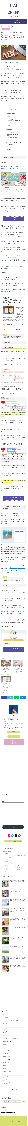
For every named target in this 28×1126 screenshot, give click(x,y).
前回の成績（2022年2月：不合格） (13, 135)
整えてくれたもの (7, 1071)
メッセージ (4, 808)
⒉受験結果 (9, 129)
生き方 (4, 1077)
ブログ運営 (5, 1053)
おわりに (8, 146)
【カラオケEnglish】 (7, 189)
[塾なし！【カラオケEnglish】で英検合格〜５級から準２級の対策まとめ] (18, 663)
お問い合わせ (17, 22)
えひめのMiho (12, 62)
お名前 (5, 794)
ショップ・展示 (15, 1038)
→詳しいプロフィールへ (14, 731)
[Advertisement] (14, 776)
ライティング (6, 1059)
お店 (4, 1026)
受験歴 (8, 125)
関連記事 (9, 149)
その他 (4, 1032)
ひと (4, 1035)
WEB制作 (5, 1017)
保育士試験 (5, 1062)
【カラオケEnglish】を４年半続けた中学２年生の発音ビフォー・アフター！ (13, 570)
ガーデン (10, 20)
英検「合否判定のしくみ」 (7, 386)
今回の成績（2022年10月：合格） (14, 138)
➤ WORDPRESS (15, 1020)
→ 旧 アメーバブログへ (14, 736)
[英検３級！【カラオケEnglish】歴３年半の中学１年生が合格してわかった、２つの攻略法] (6, 679)
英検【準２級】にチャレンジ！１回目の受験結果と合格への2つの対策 (7, 669)
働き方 (4, 1065)
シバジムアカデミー (7, 1048)
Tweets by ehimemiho (6, 1110)
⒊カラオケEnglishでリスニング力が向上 (13, 143)
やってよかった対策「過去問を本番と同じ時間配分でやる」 (14, 121)
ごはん (4, 1029)
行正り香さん (23, 20)
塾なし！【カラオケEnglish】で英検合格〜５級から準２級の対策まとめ (18, 669)
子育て (4, 1068)
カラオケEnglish (5, 28)
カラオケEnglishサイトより (7, 544)
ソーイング (5, 1050)
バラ (12, 1045)
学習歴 (8, 116)
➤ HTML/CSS (14, 1018)
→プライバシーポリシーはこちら (13, 841)
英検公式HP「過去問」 (13, 266)
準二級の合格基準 (11, 132)
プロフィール (10, 22)
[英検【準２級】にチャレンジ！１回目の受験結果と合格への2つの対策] (6, 663)
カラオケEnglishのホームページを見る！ (13, 218)
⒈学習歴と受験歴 (11, 113)
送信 (13, 827)
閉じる (14, 109)
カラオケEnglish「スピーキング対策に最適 (10, 643)
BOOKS (5, 1014)
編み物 (17, 20)
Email (5, 801)
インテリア (4, 20)
